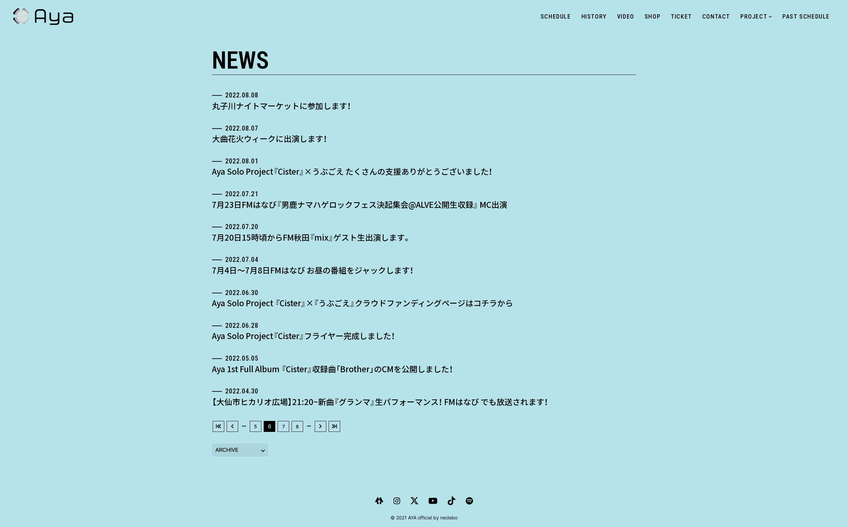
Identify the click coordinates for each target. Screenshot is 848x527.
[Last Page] (334, 426)
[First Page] (218, 426)
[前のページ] (232, 426)
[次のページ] (320, 426)
